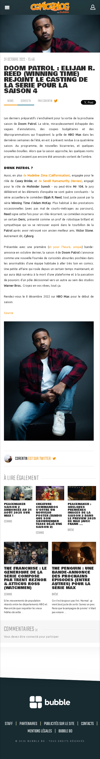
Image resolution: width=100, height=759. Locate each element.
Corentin (21, 458)
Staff (9, 723)
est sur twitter (39, 458)
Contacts (87, 723)
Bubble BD (65, 731)
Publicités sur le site (59, 723)
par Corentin (45, 101)
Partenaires (28, 723)
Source (8, 312)
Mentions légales (40, 731)
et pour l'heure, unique (65, 246)
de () (46, 175)
